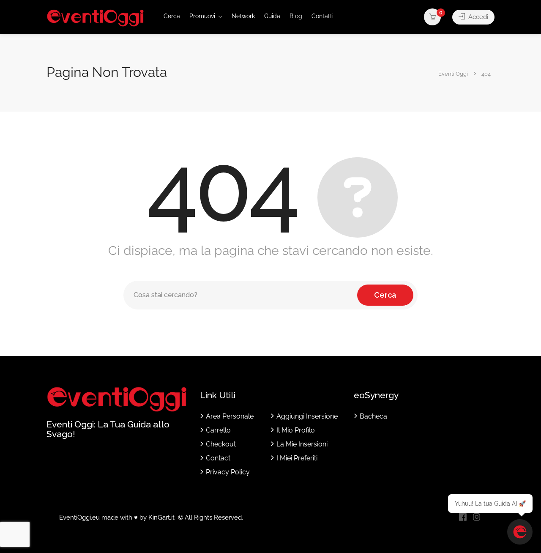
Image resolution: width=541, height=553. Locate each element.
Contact (218, 458)
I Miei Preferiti (296, 458)
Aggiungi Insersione (307, 416)
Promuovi (202, 16)
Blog (296, 16)
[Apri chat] (520, 532)
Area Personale (230, 416)
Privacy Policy (228, 472)
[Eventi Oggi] (95, 18)
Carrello (218, 430)
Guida (272, 16)
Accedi (477, 17)
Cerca (172, 16)
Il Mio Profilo (295, 430)
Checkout (221, 444)
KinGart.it (161, 517)
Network (243, 16)
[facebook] (462, 517)
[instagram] (476, 517)
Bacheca (373, 416)
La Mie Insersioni (302, 444)
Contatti (322, 16)
